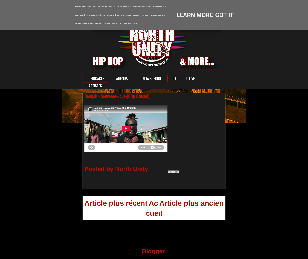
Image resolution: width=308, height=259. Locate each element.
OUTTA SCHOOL (150, 78)
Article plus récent (115, 203)
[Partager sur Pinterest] (178, 171)
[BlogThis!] (171, 171)
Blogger (153, 251)
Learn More (194, 15)
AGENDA (122, 78)
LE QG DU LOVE (184, 78)
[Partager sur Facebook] (176, 171)
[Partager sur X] (173, 171)
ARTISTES (95, 86)
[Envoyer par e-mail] (169, 171)
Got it (224, 15)
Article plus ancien (191, 203)
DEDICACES (96, 78)
